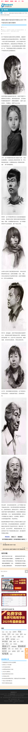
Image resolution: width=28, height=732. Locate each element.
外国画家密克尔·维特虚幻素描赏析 (21, 563)
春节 (7, 639)
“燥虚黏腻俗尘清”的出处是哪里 (9, 662)
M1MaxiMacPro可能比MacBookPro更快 (21, 565)
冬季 (13, 634)
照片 (18, 641)
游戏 (14, 641)
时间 (3, 639)
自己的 (4, 651)
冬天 (9, 634)
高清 (11, 654)
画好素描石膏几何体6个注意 (9, 544)
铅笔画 (5, 653)
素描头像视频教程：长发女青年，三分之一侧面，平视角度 (8, 563)
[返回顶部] (26, 656)
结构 (9, 648)
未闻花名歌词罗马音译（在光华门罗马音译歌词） (21, 556)
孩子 (3, 636)
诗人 (9, 651)
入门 (19, 1)
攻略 (19, 636)
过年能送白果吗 (5, 676)
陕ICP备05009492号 (20, 695)
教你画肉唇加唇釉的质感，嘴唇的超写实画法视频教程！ (14, 678)
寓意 (10, 636)
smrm (5, 27)
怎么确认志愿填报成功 (7, 565)
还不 (18, 651)
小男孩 (14, 702)
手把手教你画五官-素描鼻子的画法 (21, 561)
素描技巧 (7, 1)
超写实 (14, 651)
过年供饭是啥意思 (6, 667)
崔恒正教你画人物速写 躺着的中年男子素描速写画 (14, 549)
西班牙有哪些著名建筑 (7, 683)
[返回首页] (26, 649)
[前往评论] (26, 653)
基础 (25, 634)
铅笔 (22, 651)
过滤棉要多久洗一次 (19, 558)
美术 (12, 648)
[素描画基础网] (14, 5)
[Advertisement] (14, 718)
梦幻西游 (5, 641)
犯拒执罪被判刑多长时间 (7, 674)
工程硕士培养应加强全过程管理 (8, 561)
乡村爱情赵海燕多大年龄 (7, 669)
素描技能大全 (14, 692)
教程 (16, 1)
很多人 (14, 636)
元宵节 (14, 632)
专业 (3, 632)
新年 (22, 636)
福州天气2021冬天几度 (7, 556)
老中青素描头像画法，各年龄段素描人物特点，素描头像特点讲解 (13, 30)
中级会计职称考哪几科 (7, 680)
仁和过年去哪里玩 (6, 671)
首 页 (2, 1)
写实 (23, 1)
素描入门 (6, 13)
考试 (21, 648)
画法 (22, 641)
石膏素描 (15, 644)
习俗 (10, 632)
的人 (7, 644)
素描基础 (14, 646)
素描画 (11, 1)
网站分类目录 (22, 694)
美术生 (16, 648)
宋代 (7, 636)
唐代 (21, 634)
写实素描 (4, 634)
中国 (6, 631)
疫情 (3, 644)
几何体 (17, 634)
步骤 (10, 641)
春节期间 (13, 639)
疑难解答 (14, 695)
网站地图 (10, 695)
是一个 (18, 639)
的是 (11, 644)
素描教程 (9, 30)
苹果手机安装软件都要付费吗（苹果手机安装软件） (8, 558)
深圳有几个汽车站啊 (6, 664)
